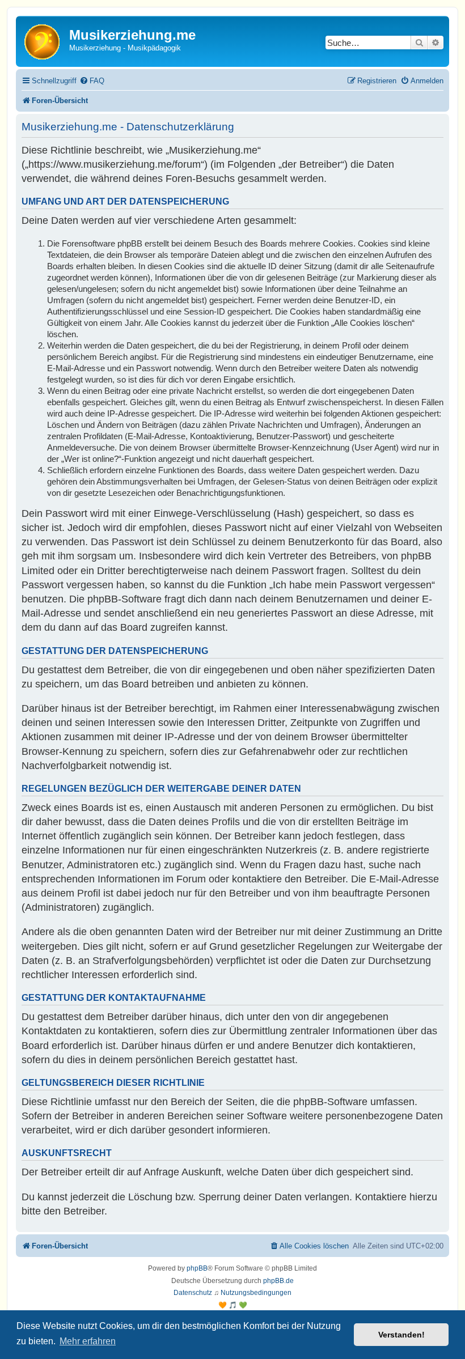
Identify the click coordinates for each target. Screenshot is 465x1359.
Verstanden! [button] (401, 1334)
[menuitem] (91, 81)
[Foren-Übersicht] (44, 41)
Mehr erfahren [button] (88, 1341)
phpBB (197, 1268)
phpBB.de (278, 1281)
